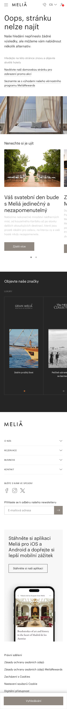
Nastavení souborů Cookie (20, 683)
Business (9, 460)
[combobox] (53, 4)
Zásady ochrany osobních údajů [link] (24, 662)
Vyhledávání (33, 701)
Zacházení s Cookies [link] (17, 676)
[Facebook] (6, 490)
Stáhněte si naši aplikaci (28, 568)
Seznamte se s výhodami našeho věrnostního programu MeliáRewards (32, 83)
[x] (22, 490)
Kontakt (9, 469)
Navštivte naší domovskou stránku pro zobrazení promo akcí (28, 72)
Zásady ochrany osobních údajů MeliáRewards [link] (33, 669)
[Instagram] (14, 490)
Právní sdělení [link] (13, 655)
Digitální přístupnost (16, 691)
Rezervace (10, 450)
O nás (7, 441)
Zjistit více (19, 246)
